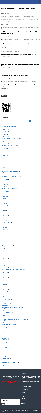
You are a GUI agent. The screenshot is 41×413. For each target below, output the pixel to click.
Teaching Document (7, 331)
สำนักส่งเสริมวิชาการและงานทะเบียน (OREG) (9, 334)
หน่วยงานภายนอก (5, 338)
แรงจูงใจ (29, 60)
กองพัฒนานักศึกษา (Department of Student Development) (12, 161)
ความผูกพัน (20, 81)
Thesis (3, 27)
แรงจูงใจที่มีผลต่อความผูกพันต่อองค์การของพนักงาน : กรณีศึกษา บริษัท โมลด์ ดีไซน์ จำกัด (18, 54)
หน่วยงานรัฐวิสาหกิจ (6, 358)
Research (4, 127)
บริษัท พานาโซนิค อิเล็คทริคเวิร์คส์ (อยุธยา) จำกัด (7, 51)
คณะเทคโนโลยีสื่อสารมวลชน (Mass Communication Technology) (13, 279)
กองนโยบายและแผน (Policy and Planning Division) (11, 138)
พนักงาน (18, 51)
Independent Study (5, 16)
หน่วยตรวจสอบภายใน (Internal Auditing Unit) (10, 362)
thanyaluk (8, 35)
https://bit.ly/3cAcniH (8, 114)
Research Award (6, 298)
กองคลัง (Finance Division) (7, 131)
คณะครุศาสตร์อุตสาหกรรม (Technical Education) (10, 176)
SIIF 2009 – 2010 (7, 301)
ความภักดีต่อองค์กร (31, 81)
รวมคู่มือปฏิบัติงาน (5, 305)
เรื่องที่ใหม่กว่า (4, 95)
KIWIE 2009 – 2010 (7, 299)
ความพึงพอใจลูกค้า (27, 27)
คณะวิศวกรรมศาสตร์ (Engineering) (8, 217)
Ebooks (4, 224)
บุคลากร (15, 51)
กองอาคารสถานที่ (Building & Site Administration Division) (12, 166)
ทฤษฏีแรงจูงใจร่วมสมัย (32, 39)
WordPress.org (24, 400)
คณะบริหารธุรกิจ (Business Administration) (14, 16)
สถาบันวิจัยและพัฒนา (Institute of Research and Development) (13, 307)
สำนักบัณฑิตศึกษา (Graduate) (7, 312)
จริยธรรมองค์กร (31, 16)
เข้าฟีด (23, 396)
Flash (29, 410)
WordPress (2, 411)
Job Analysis (5, 132)
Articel (4, 293)
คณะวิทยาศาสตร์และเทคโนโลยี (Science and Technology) (12, 205)
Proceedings (5, 196)
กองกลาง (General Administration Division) (10, 126)
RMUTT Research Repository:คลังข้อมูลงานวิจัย (13, 410)
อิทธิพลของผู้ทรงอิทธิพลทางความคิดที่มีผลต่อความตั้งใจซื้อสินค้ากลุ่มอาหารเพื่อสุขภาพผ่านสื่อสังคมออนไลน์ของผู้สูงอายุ (31, 377)
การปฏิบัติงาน (24, 91)
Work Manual (5, 129)
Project (4, 182)
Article (4, 177)
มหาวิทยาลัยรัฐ (5, 339)
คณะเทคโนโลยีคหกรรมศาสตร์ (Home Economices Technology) (13, 269)
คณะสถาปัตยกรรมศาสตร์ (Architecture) (9, 254)
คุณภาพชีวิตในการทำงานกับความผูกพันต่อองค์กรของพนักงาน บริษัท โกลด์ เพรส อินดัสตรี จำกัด (20, 85)
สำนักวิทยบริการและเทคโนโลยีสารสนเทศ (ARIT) (10, 324)
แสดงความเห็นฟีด (25, 398)
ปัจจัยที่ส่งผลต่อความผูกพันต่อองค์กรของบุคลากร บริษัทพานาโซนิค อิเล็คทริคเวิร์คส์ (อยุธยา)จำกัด (20, 44)
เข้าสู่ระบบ (23, 395)
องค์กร (35, 81)
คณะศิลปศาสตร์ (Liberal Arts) (7, 245)
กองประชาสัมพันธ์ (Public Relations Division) (10, 154)
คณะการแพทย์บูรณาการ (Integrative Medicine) (10, 171)
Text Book (5, 201)
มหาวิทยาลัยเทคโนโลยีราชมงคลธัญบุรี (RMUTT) (23, 50)
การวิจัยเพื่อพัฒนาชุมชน (7, 303)
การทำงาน (20, 71)
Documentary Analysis (7, 146)
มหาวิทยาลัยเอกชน (6, 349)
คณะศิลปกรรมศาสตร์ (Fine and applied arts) (10, 235)
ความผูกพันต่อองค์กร (26, 16)
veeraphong (9, 45)
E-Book (4, 325)
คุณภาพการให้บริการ (33, 27)
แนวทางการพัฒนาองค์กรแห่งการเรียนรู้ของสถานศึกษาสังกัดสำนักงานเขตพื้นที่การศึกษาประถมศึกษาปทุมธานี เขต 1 (31, 381)
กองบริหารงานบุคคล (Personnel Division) (9, 145)
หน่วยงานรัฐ (5, 355)
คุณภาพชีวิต (30, 71)
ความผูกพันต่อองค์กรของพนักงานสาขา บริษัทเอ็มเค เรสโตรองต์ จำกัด (14, 75)
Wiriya (7, 11)
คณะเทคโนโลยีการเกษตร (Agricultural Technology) (11, 260)
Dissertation (5, 179)
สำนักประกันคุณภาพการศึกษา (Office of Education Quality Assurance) (14, 319)
